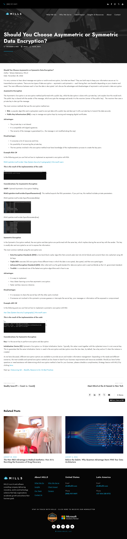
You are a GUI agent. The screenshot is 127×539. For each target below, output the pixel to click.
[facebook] (111, 4)
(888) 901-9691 (11, 4)
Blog (34, 47)
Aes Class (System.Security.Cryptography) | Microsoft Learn (25, 312)
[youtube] (122, 4)
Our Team (38, 491)
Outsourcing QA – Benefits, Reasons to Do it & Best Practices (32, 370)
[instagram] (115, 4)
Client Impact (79, 14)
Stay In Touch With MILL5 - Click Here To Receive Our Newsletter (63, 509)
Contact (117, 14)
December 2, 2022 (12, 47)
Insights (37, 487)
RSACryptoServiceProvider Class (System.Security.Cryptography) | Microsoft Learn (34, 162)
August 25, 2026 (10, 457)
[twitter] (119, 4)
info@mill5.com (71, 486)
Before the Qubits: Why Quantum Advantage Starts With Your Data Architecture (94, 460)
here (11, 365)
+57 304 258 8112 (103, 493)
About (109, 14)
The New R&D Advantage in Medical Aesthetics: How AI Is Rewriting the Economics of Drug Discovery (29, 460)
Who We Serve (65, 14)
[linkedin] (108, 4)
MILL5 (25, 47)
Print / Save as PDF (117, 400)
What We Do (51, 14)
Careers (51, 491)
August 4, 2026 (71, 457)
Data (39, 47)
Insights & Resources (95, 14)
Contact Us (38, 495)
